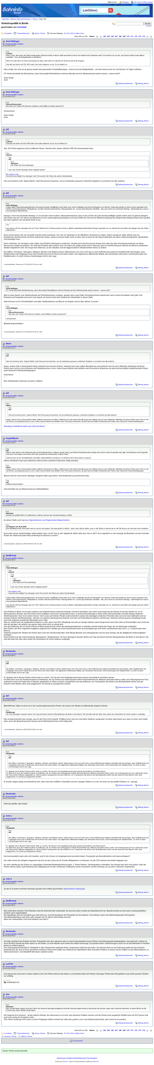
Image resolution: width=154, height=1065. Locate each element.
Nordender (11, 651)
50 (68, 33)
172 (135, 36)
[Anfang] (97, 36)
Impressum (61, 1058)
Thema (34, 19)
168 (120, 36)
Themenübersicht (23, 33)
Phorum (65, 1061)
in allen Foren (79, 33)
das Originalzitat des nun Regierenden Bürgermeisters (47, 520)
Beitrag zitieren (143, 83)
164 (104, 36)
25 (65, 33)
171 (132, 36)
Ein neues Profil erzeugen (143, 2)
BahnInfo (96, 1061)
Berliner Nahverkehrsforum (21, 19)
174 (143, 36)
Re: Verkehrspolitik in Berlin (13, 44)
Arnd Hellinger (12, 41)
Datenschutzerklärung (76, 1058)
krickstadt (21, 27)
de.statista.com (12, 174)
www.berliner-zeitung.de (74, 889)
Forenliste (8, 33)
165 (108, 36)
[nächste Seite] (147, 36)
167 (116, 36)
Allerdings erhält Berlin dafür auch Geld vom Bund (24, 426)
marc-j (9, 816)
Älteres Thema (26, 1036)
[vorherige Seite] (101, 36)
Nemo (8, 343)
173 (139, 36)
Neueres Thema (10, 1036)
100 (71, 33)
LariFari (9, 964)
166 (112, 36)
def (7, 129)
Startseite (5, 19)
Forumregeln (92, 1058)
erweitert (149, 26)
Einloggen (125, 2)
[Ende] (151, 36)
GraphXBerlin (12, 438)
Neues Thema (40, 33)
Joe (7, 994)
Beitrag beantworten (125, 83)
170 (128, 36)
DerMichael (11, 555)
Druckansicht (78, 1041)
